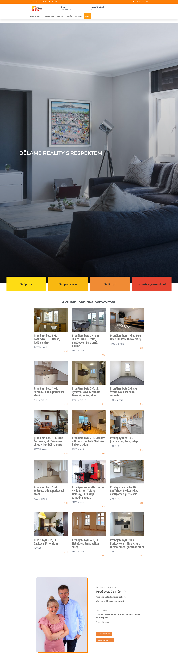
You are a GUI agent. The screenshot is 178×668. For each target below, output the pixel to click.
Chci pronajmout (68, 284)
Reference (78, 16)
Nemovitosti (49, 16)
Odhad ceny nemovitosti (152, 284)
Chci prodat (26, 284)
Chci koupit (110, 284)
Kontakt (60, 16)
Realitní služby (35, 16)
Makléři (69, 16)
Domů (87, 16)
